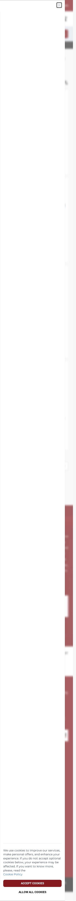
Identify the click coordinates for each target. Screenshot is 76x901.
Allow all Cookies (32, 892)
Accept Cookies (32, 883)
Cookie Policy (12, 874)
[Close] (59, 5)
